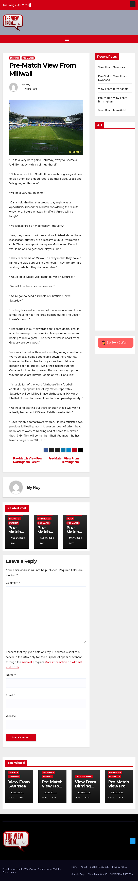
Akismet (27, 662)
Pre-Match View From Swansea (52, 786)
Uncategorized (84, 776)
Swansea (13, 523)
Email (10, 695)
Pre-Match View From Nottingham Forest (28, 460)
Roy (28, 84)
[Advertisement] (115, 230)
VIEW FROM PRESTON (121, 874)
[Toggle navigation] (67, 39)
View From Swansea (111, 67)
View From (14, 776)
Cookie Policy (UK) (99, 866)
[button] (127, 39)
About (84, 866)
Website (11, 716)
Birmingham (44, 519)
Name (11, 674)
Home (75, 866)
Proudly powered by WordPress (20, 869)
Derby (70, 519)
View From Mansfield (112, 110)
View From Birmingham (113, 89)
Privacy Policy (119, 866)
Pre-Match (28, 58)
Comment (13, 582)
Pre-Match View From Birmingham (63, 460)
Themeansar (9, 872)
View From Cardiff (97, 874)
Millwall (14, 58)
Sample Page (78, 874)
